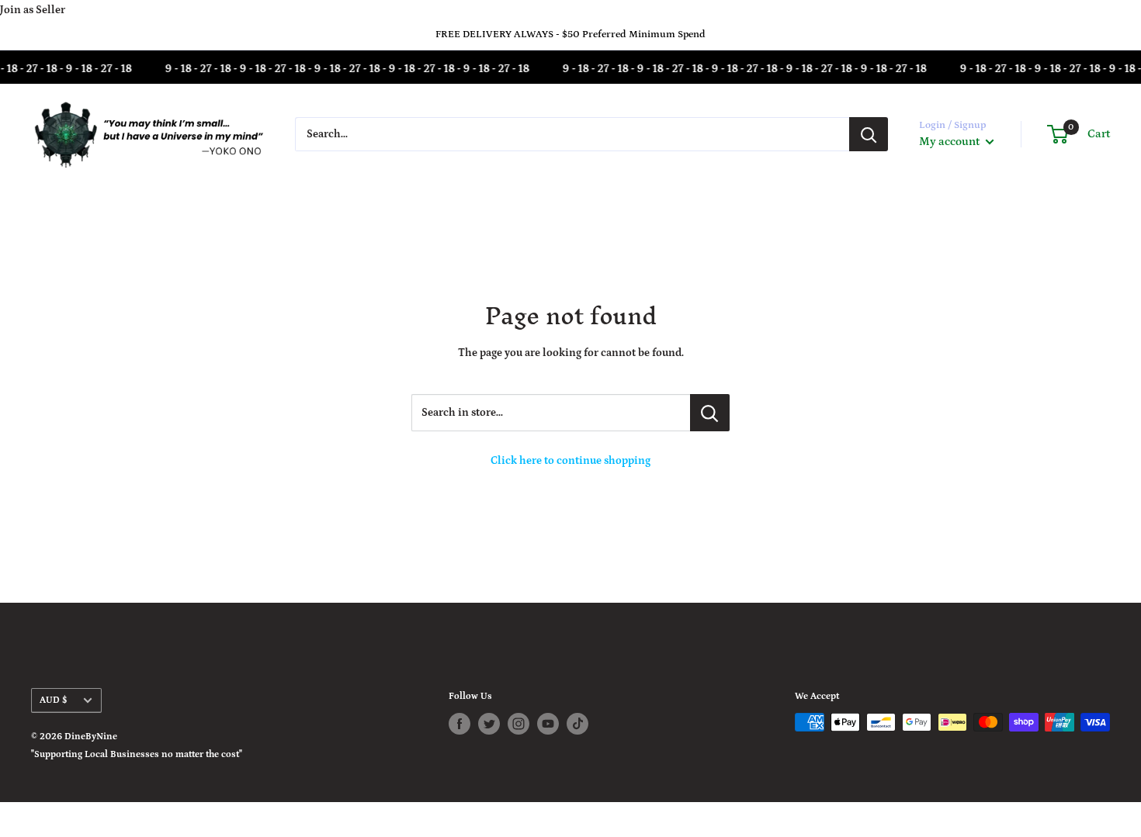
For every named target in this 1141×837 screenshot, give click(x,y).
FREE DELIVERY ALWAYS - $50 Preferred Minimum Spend (570, 34)
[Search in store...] (710, 412)
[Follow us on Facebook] (459, 724)
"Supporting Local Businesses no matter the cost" (136, 754)
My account (950, 141)
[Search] (868, 134)
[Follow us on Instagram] (518, 724)
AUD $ (53, 700)
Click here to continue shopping (570, 461)
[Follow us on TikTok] (577, 724)
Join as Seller (32, 10)
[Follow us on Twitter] (489, 724)
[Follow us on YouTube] (548, 724)
